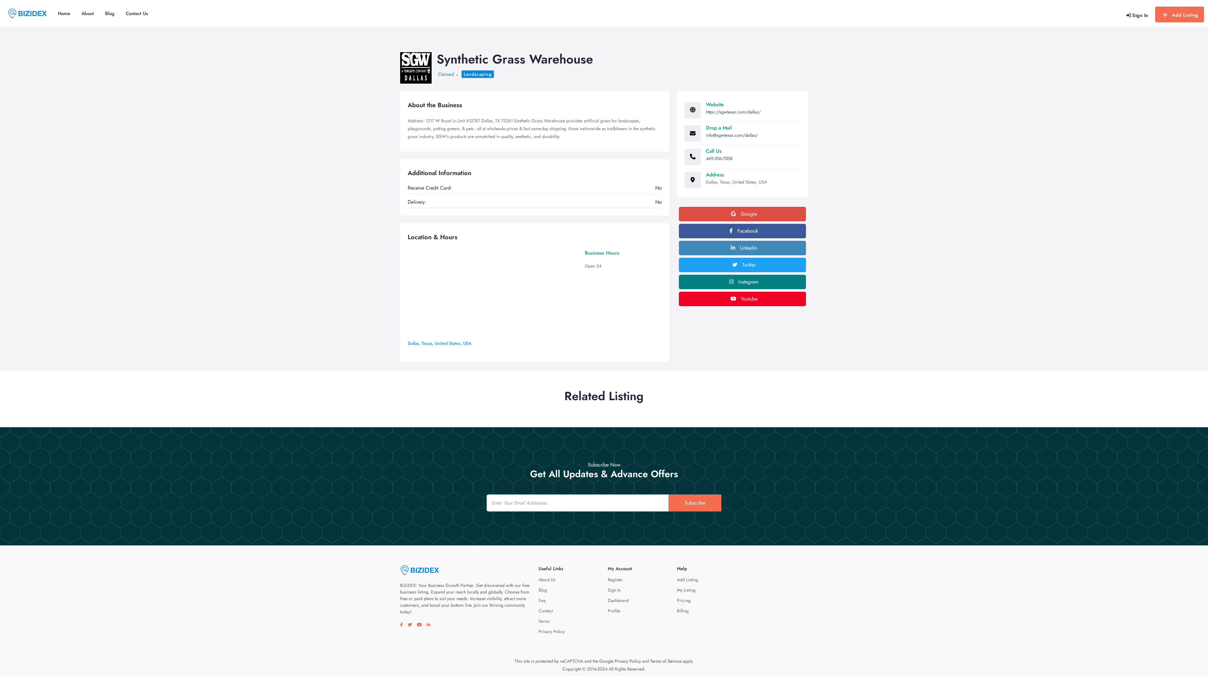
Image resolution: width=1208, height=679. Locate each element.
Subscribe (695, 502)
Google (748, 214)
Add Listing (1185, 15)
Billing (683, 611)
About (87, 13)
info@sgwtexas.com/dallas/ (732, 135)
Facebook (747, 231)
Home (64, 13)
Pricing (684, 600)
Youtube (748, 298)
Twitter (748, 264)
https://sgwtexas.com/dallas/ (733, 112)
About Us (547, 580)
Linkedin (747, 247)
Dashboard (618, 600)
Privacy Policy (552, 631)
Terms (544, 621)
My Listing (686, 590)
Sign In (614, 590)
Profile (614, 611)
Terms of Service (665, 661)
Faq (542, 600)
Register (615, 580)
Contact (546, 611)
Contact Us (137, 13)
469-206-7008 (719, 158)
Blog (110, 13)
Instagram (747, 281)
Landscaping (478, 74)
